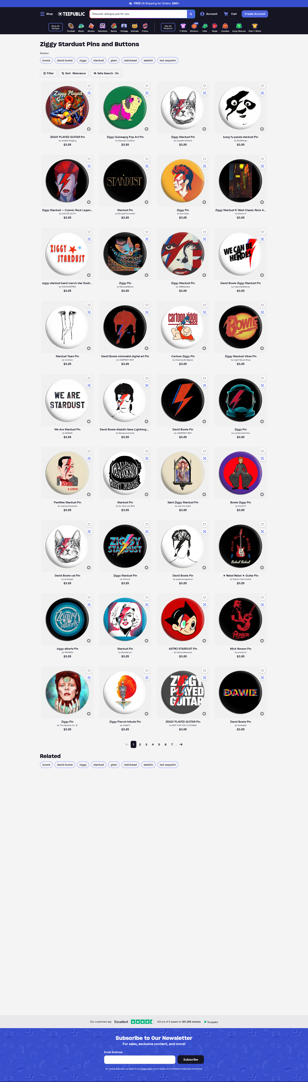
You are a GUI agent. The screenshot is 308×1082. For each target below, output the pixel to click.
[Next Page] (181, 744)
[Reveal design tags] (89, 129)
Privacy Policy (147, 1069)
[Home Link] (71, 14)
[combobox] (138, 14)
